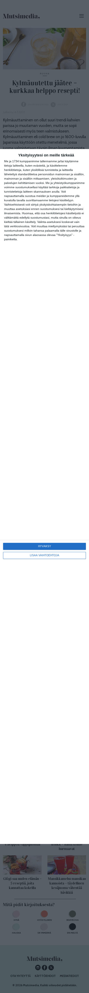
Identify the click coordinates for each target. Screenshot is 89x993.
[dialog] (44, 496)
